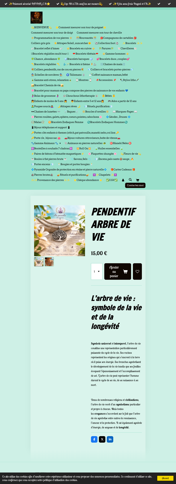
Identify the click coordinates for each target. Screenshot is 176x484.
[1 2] (96, 271)
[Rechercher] (130, 179)
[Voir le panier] (137, 180)
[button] (39, 262)
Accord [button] (165, 478)
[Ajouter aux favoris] (137, 271)
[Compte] (123, 180)
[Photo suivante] (81, 230)
